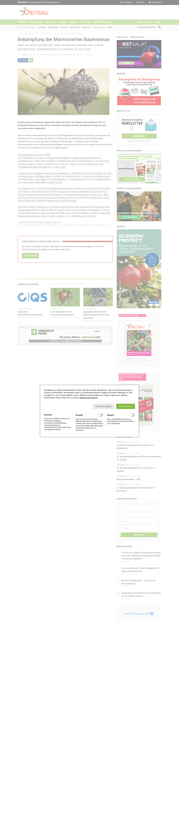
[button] (103, 406)
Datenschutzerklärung (88, 398)
